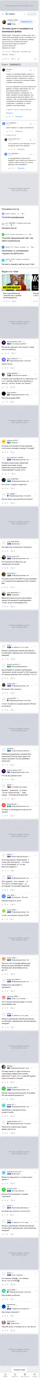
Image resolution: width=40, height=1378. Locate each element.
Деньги (13, 213)
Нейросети (15, 1323)
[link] (16, 289)
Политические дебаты (20, 751)
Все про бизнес (18, 1191)
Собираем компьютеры (24, 223)
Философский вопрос (20, 857)
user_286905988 (10, 223)
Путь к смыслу (17, 1275)
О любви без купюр (19, 787)
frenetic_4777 (9, 247)
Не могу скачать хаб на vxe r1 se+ (18, 264)
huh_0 (7, 234)
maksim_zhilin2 (10, 259)
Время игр (16, 544)
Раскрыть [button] (9, 113)
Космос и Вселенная (16, 234)
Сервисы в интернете (22, 259)
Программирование (19, 667)
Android (15, 443)
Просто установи (20, 247)
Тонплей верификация (13, 217)
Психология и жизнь (19, 375)
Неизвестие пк (9, 228)
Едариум (15, 595)
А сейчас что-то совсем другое (21, 647)
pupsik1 (7, 213)
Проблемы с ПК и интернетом (21, 897)
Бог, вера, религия (19, 344)
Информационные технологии (14, 24)
